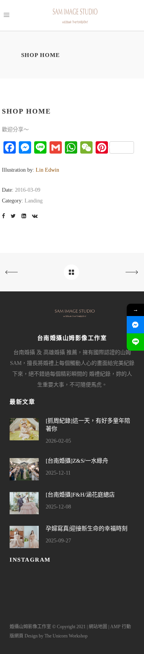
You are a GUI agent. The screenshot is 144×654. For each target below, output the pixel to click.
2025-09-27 (58, 541)
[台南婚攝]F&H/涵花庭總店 (80, 495)
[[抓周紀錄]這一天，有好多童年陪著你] (24, 429)
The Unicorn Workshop (66, 636)
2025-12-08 (58, 507)
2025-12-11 (58, 473)
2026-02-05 (58, 441)
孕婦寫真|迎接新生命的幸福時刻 (86, 528)
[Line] (135, 342)
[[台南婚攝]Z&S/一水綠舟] (24, 469)
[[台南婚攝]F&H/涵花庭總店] (24, 503)
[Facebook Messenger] (135, 324)
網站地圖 (98, 626)
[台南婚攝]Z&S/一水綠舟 (77, 461)
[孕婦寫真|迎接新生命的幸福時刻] (24, 537)
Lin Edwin (47, 170)
